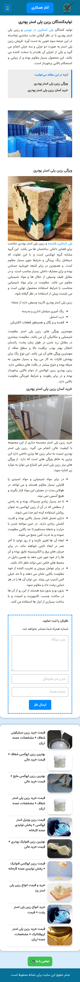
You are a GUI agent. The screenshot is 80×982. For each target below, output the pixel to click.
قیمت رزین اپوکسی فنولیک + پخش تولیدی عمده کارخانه (26, 866)
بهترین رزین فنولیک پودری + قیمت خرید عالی (26, 844)
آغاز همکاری (40, 8)
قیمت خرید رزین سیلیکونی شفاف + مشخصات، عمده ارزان (28, 738)
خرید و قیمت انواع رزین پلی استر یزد (27, 888)
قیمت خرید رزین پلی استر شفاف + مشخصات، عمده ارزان (28, 803)
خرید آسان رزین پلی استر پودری (48, 90)
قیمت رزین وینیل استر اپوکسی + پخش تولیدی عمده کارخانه (30, 825)
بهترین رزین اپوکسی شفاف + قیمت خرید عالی (26, 757)
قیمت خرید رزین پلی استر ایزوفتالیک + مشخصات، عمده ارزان (28, 934)
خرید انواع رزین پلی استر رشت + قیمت (29, 910)
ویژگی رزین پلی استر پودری (51, 83)
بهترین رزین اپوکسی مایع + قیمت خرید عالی (27, 779)
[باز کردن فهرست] (7, 8)
